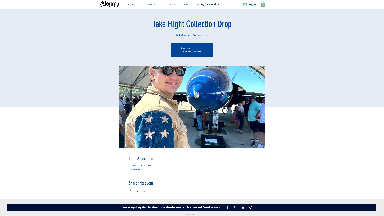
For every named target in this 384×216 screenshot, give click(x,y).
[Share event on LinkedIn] (145, 191)
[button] (131, 4)
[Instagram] (243, 207)
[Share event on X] (137, 191)
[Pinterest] (235, 207)
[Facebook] (228, 207)
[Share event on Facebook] (130, 191)
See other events (192, 51)
